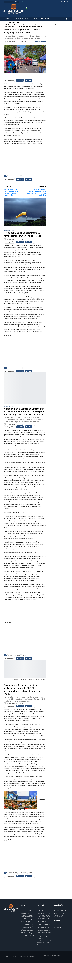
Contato (22, 1)
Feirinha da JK (11, 176)
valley (23, 655)
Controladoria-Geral (12, 872)
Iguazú (18, 655)
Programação (25, 176)
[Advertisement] (25, 159)
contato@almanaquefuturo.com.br (63, 925)
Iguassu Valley (11, 655)
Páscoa (18, 176)
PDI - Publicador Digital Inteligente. (53, 955)
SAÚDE (46, 19)
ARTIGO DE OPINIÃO (27, 19)
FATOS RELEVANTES (11, 19)
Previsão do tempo (18, 367)
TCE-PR (30, 872)
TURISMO (39, 19)
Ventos (33, 367)
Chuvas (9, 367)
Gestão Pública (22, 872)
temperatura (26, 367)
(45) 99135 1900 (58, 927)
